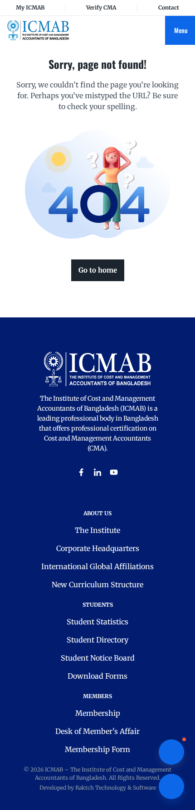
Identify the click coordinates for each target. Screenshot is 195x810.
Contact (168, 7)
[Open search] (157, 30)
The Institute (97, 530)
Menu (181, 30)
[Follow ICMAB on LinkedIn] (97, 472)
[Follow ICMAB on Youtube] (114, 472)
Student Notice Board (98, 657)
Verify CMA (101, 7)
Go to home (97, 270)
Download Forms (97, 676)
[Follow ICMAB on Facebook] (81, 472)
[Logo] (38, 30)
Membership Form (97, 749)
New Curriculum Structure (97, 584)
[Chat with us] (171, 752)
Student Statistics (97, 621)
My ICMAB (30, 7)
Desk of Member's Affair (97, 731)
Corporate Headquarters (97, 548)
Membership (97, 713)
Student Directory (97, 639)
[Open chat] (171, 786)
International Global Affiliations (97, 566)
